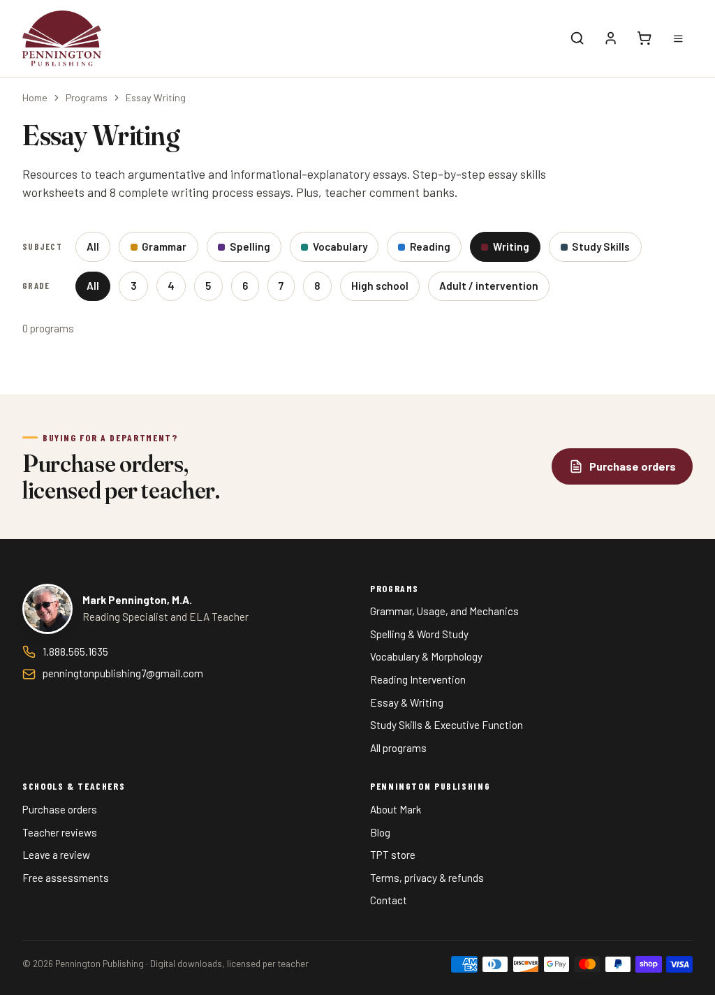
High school (379, 285)
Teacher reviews (59, 832)
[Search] (577, 38)
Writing (511, 246)
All (93, 246)
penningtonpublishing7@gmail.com (123, 673)
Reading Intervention (418, 679)
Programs (87, 97)
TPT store (392, 854)
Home (34, 97)
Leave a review (56, 854)
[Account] (611, 38)
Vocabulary (340, 246)
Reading (430, 246)
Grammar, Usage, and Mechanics (444, 611)
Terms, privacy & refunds (427, 877)
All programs (398, 748)
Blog (380, 832)
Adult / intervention (488, 285)
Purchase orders (59, 809)
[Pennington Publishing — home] (61, 38)
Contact (388, 900)
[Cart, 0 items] (644, 38)
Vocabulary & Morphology (426, 656)
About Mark (395, 809)
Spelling (250, 246)
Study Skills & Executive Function (446, 724)
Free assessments (65, 877)
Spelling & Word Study (419, 634)
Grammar (164, 246)
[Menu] (678, 38)
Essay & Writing (406, 702)
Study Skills (601, 246)
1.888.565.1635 (75, 651)
